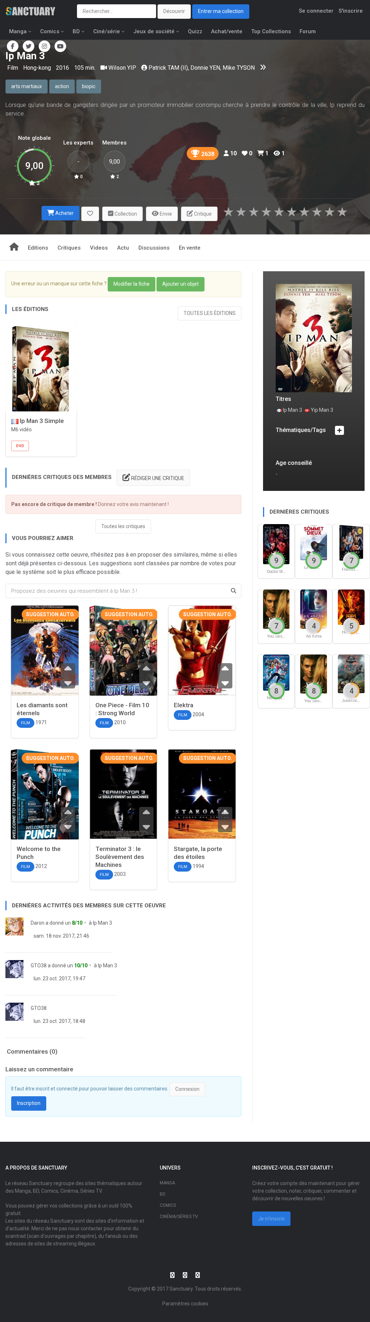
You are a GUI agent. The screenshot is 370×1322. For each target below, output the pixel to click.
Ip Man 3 (102, 923)
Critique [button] (202, 214)
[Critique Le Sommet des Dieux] (313, 541)
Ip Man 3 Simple (41, 420)
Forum (308, 31)
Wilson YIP (122, 67)
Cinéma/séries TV (179, 1216)
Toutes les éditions (210, 313)
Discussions (153, 248)
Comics (49, 31)
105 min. (84, 67)
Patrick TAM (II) (168, 67)
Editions (38, 248)
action (62, 86)
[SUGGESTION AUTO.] (45, 651)
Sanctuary (181, 1289)
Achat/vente (226, 31)
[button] (90, 214)
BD (76, 31)
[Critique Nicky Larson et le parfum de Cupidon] (276, 672)
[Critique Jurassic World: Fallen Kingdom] (351, 673)
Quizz (195, 31)
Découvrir (174, 11)
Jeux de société (154, 31)
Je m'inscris (271, 1219)
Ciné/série (106, 31)
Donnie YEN (205, 67)
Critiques (69, 248)
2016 (62, 67)
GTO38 (39, 965)
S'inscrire (351, 11)
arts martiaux (26, 86)
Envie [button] (165, 214)
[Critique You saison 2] (276, 608)
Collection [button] (125, 214)
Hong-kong (37, 67)
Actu (123, 248)
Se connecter (316, 11)
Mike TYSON (239, 67)
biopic (88, 86)
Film (13, 67)
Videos (99, 248)
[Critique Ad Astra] (313, 608)
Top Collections (271, 31)
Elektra (183, 705)
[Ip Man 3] (314, 337)
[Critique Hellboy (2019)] (351, 606)
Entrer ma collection (221, 11)
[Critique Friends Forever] (351, 542)
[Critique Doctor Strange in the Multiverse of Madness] (276, 543)
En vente (190, 248)
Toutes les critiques (123, 526)
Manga (18, 31)
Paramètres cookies (185, 1303)
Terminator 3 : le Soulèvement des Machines (119, 856)
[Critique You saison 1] (313, 673)
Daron (37, 923)
